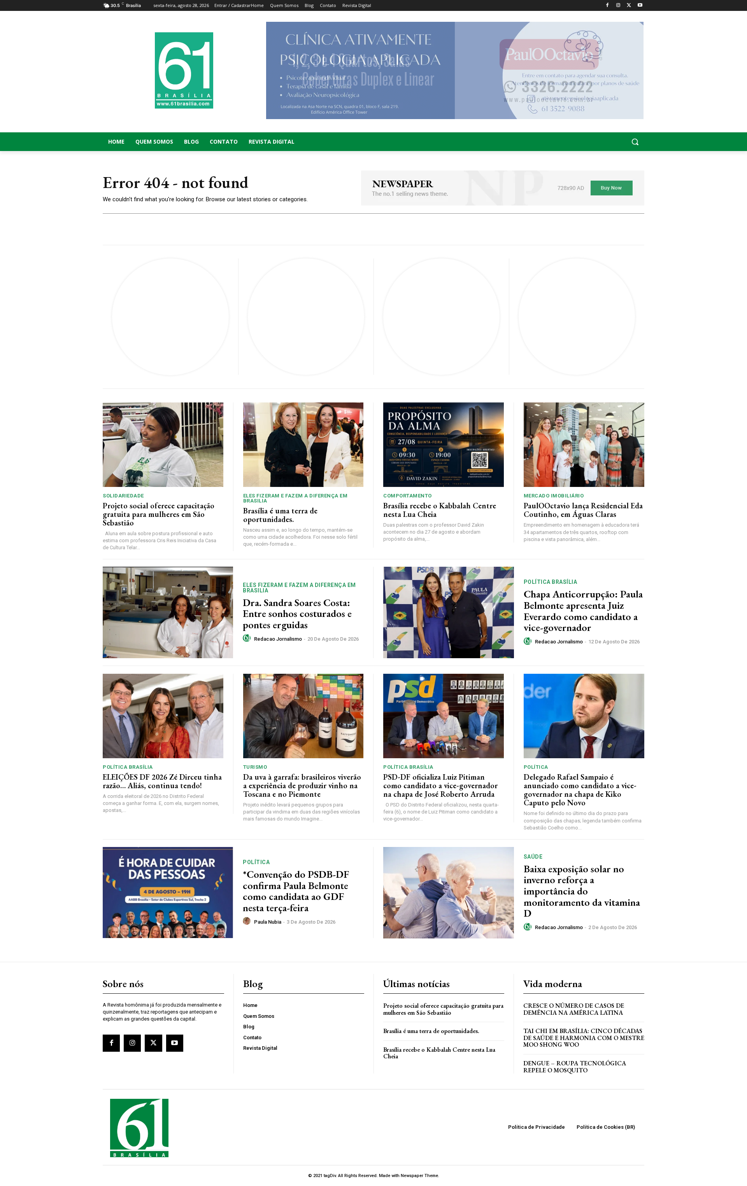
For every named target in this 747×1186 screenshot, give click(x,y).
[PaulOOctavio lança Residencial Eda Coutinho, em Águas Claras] (584, 444)
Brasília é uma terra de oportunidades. (280, 515)
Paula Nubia (267, 922)
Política (536, 767)
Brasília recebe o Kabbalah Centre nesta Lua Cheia (439, 510)
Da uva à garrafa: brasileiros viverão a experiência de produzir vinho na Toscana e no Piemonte (302, 785)
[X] (628, 5)
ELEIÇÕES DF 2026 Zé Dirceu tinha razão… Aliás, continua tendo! (162, 781)
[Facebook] (607, 5)
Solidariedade (123, 495)
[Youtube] (639, 5)
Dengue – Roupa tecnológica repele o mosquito (574, 1066)
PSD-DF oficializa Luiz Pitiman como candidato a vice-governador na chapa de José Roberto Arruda (440, 785)
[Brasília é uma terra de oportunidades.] (303, 444)
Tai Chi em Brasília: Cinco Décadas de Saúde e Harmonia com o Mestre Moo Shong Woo (583, 1038)
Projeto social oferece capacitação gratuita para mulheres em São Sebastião (158, 514)
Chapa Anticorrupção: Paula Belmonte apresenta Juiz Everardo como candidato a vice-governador (583, 610)
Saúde (533, 856)
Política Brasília (550, 582)
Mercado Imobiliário (554, 495)
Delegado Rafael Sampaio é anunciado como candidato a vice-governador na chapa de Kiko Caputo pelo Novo (580, 790)
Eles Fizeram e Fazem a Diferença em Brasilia (295, 498)
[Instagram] (618, 5)
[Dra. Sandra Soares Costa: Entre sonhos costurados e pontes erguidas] (168, 612)
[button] (583, 141)
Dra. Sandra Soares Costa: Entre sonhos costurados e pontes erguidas (297, 613)
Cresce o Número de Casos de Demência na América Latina (573, 1009)
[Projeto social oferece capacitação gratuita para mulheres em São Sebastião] (163, 444)
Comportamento (407, 495)
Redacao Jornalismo (278, 639)
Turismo (255, 767)
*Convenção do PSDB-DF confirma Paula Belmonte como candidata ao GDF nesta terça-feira (296, 891)
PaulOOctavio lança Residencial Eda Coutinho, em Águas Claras (583, 510)
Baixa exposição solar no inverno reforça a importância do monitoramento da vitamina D (582, 891)
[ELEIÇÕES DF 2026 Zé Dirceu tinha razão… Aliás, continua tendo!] (163, 716)
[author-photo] (248, 638)
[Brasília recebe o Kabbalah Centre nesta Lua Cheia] (443, 444)
